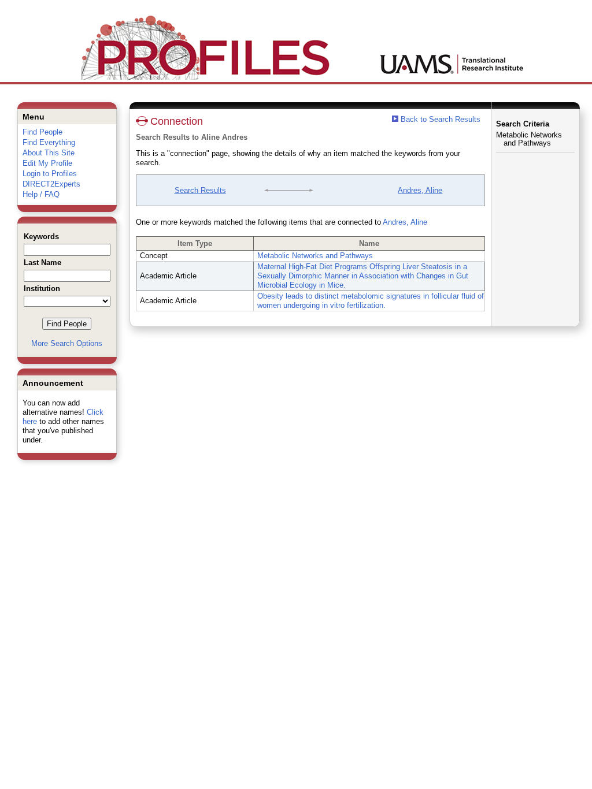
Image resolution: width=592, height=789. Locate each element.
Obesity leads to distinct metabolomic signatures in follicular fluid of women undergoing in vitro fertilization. (370, 301)
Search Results (200, 190)
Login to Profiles (50, 173)
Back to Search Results (439, 119)
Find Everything (49, 142)
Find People (42, 132)
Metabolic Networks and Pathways (315, 255)
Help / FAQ (41, 194)
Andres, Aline (420, 190)
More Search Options (66, 343)
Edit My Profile (47, 163)
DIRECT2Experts (51, 184)
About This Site (49, 152)
